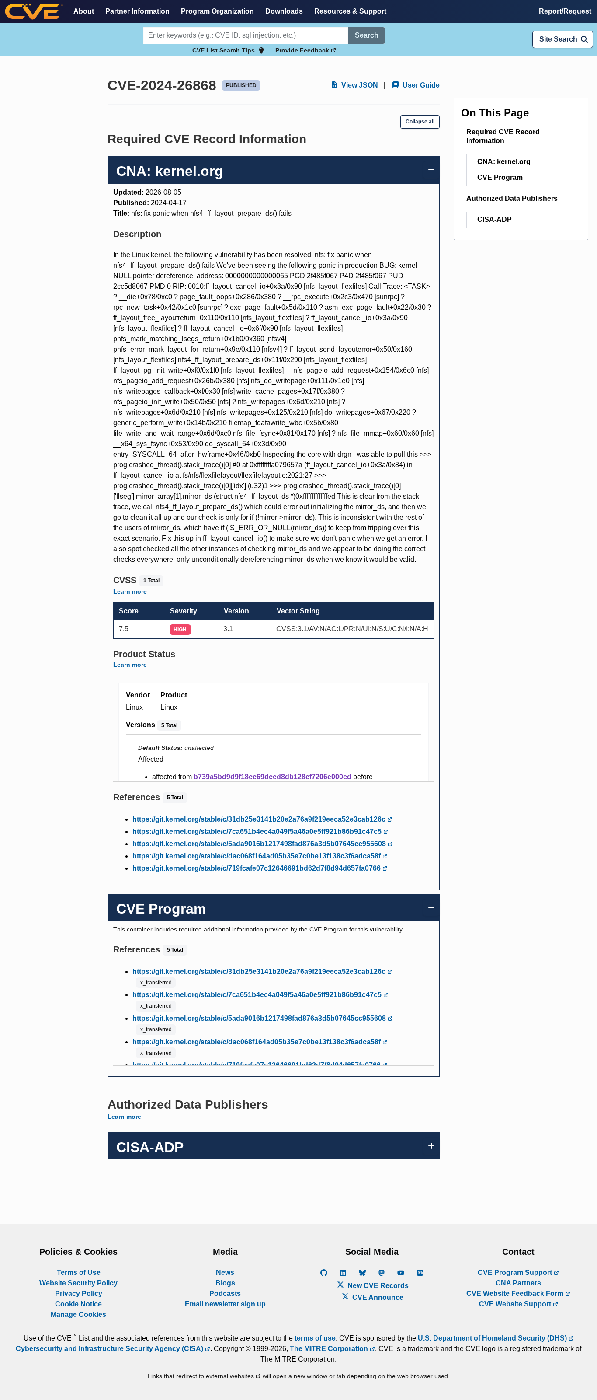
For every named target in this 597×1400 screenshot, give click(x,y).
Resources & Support (350, 11)
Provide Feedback (303, 50)
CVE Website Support (516, 1304)
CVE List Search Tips (223, 50)
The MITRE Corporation (330, 1348)
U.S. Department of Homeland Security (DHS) (493, 1338)
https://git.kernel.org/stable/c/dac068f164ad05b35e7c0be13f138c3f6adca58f (257, 856)
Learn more (130, 591)
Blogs (225, 1283)
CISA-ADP (494, 219)
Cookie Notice (78, 1304)
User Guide (420, 85)
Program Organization (217, 11)
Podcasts (225, 1293)
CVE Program (500, 177)
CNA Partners (518, 1283)
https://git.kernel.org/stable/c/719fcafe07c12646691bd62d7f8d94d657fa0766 (257, 868)
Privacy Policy (78, 1293)
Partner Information (137, 11)
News (225, 1272)
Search (366, 35)
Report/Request (565, 11)
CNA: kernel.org (504, 161)
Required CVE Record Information (503, 136)
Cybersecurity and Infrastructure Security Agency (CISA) (110, 1348)
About (83, 11)
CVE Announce (377, 1297)
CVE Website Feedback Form (515, 1293)
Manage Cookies (78, 1314)
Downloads (284, 11)
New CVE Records (377, 1285)
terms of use (315, 1338)
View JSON (359, 85)
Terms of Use (79, 1272)
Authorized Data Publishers (512, 198)
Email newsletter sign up (225, 1304)
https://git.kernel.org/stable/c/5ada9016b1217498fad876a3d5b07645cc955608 (260, 843)
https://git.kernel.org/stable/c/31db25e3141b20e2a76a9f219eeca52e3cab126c (259, 819)
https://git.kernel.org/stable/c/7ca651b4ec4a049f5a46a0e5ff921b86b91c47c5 (257, 831)
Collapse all (420, 122)
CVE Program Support (516, 1272)
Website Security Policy (78, 1283)
